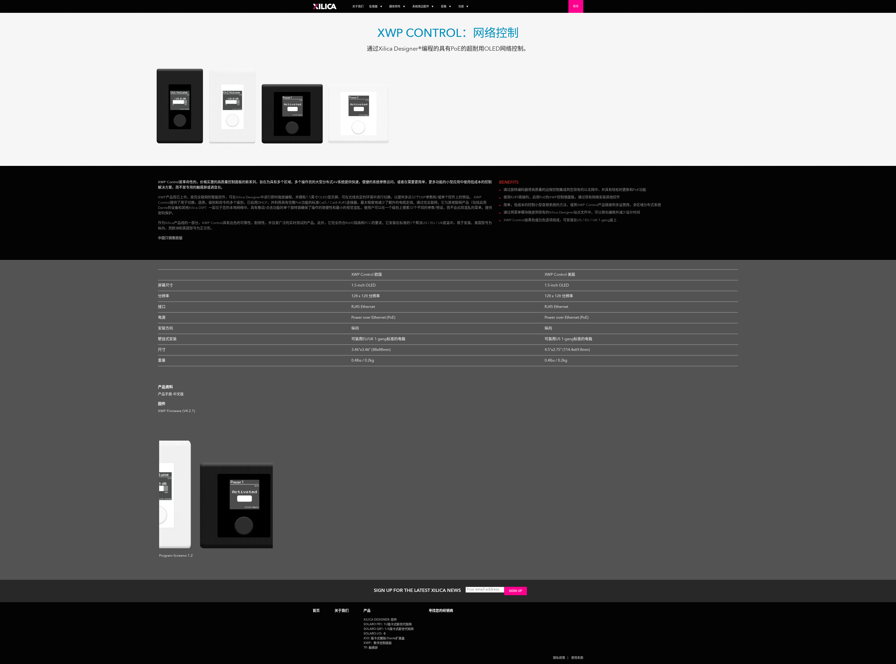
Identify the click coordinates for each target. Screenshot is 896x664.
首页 (316, 611)
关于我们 (358, 6)
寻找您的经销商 (441, 611)
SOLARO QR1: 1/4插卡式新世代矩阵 (389, 629)
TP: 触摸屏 (371, 647)
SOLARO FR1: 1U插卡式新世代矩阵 (388, 624)
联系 (576, 6)
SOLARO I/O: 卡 (375, 633)
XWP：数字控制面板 (378, 643)
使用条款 (577, 657)
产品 (367, 611)
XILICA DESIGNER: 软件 (380, 619)
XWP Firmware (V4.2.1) (176, 411)
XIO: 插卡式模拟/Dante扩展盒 (384, 638)
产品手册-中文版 (171, 394)
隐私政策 (559, 657)
